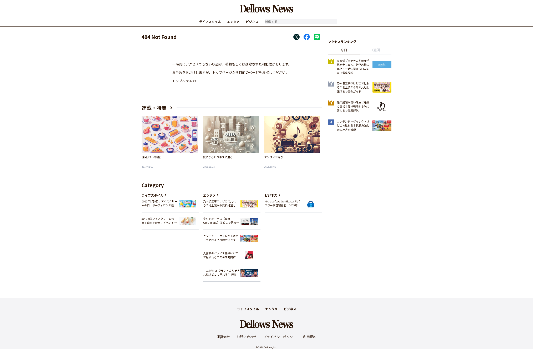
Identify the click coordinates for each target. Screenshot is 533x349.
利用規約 (309, 336)
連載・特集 (154, 107)
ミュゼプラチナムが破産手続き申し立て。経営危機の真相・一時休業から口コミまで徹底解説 (353, 67)
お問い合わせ (247, 336)
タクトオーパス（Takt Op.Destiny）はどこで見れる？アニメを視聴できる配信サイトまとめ (220, 221)
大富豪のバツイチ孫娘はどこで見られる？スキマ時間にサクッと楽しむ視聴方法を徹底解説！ (220, 255)
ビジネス (252, 21)
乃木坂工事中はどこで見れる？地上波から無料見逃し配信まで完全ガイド (220, 203)
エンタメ (233, 21)
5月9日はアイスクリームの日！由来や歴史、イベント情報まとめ (159, 221)
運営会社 (223, 336)
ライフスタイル (210, 21)
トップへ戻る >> (184, 80)
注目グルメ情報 (151, 157)
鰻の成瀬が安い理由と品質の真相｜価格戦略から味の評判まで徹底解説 (353, 106)
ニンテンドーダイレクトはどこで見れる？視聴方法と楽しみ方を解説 (220, 238)
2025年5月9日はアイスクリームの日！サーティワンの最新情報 (159, 203)
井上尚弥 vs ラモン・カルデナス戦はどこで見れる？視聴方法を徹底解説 (221, 273)
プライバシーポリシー (279, 336)
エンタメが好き (273, 157)
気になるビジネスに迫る (218, 157)
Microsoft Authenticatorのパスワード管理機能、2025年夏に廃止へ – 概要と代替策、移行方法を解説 (282, 203)
